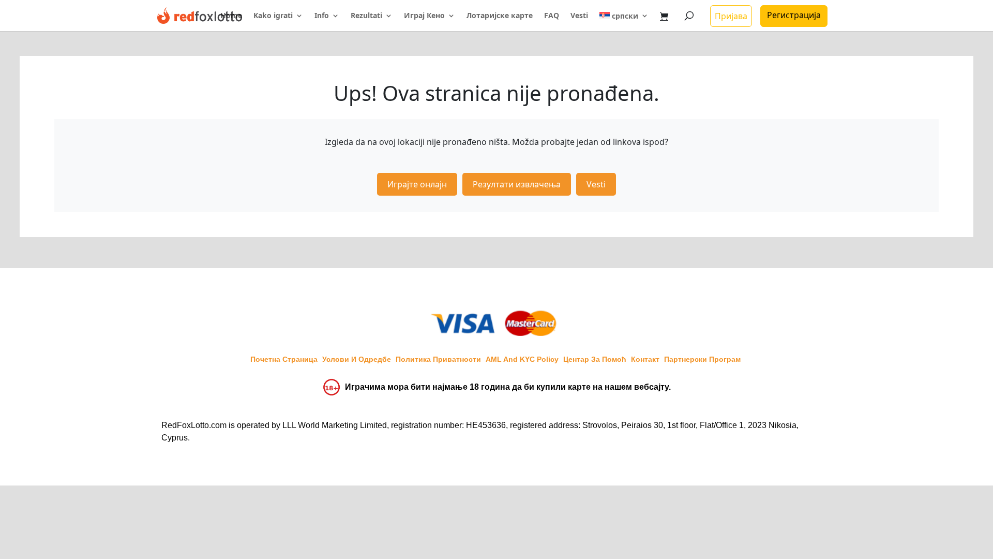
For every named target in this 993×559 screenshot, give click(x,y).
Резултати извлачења (517, 184)
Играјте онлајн (417, 184)
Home (231, 16)
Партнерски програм (702, 359)
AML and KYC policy (522, 359)
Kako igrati (273, 16)
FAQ (551, 16)
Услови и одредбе (356, 359)
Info (321, 16)
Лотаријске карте (500, 16)
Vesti (579, 16)
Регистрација (794, 15)
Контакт (645, 359)
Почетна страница (284, 359)
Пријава (731, 16)
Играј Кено (424, 16)
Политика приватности (438, 359)
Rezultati (366, 16)
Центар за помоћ (594, 359)
